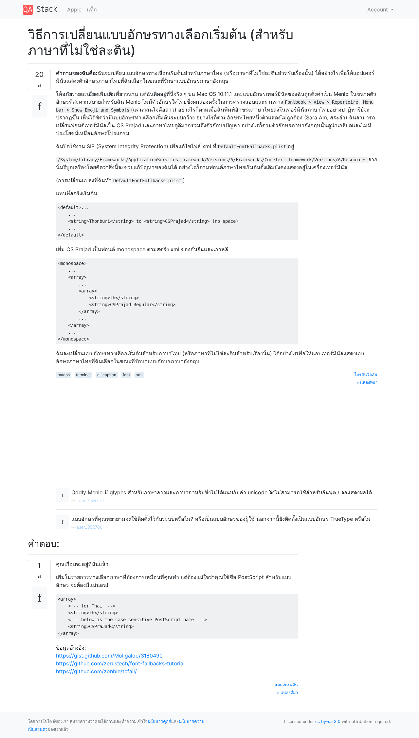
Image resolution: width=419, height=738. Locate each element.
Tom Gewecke (90, 500)
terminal (83, 374)
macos (64, 374)
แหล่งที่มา (288, 692)
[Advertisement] (216, 432)
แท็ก (92, 9)
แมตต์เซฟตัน (286, 684)
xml (139, 374)
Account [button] (378, 9)
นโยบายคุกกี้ (159, 721)
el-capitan (106, 374)
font (126, 374)
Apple (74, 9)
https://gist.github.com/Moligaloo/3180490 (109, 655)
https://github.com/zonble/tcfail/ (96, 671)
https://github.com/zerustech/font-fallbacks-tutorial (120, 663)
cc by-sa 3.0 (327, 721)
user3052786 (89, 527)
